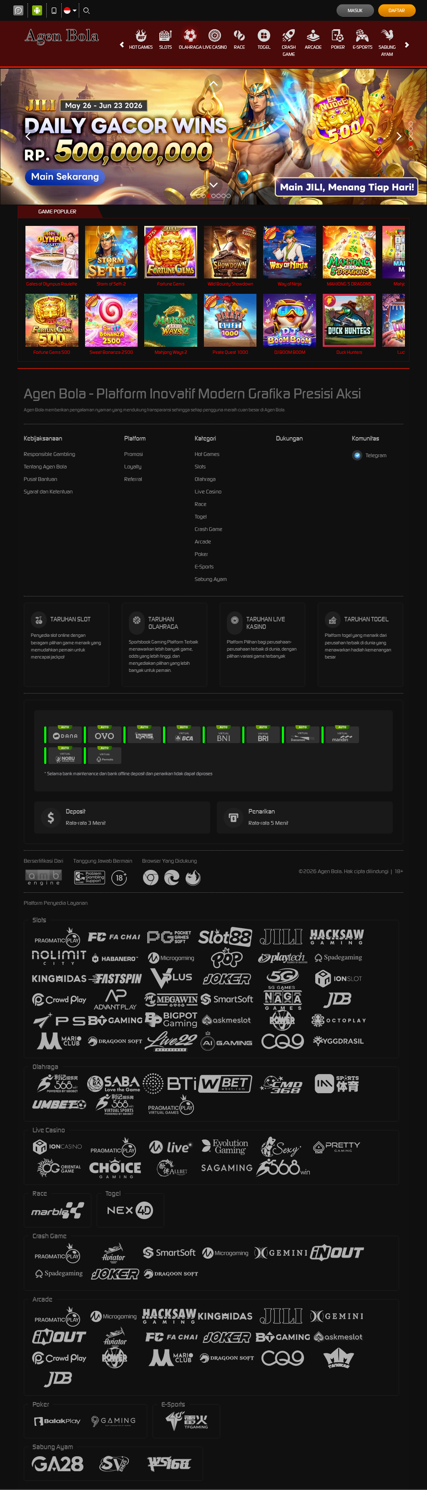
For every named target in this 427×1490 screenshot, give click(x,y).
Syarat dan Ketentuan (48, 491)
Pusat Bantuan (40, 479)
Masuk (355, 10)
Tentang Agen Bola (45, 466)
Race (239, 47)
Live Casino (215, 47)
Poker (338, 47)
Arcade (313, 47)
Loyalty (132, 466)
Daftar (397, 10)
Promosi (133, 454)
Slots (165, 47)
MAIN (56, 251)
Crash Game (289, 50)
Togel (264, 47)
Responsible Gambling (49, 454)
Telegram (376, 455)
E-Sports (362, 47)
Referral (133, 479)
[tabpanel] (213, 136)
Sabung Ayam (387, 50)
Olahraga (190, 47)
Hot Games (141, 47)
